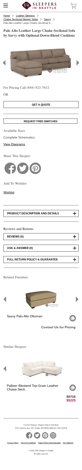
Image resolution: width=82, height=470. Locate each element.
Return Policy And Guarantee (49, 443)
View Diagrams (14, 144)
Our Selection (68, 443)
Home (6, 15)
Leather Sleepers (25, 15)
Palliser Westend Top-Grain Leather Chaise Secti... (32, 387)
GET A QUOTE (41, 104)
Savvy (47, 19)
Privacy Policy (12, 443)
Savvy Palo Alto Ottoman (24, 316)
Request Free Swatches (40, 121)
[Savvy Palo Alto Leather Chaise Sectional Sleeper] (41, 80)
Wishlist (8, 192)
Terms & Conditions (28, 443)
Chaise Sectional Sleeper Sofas (20, 19)
